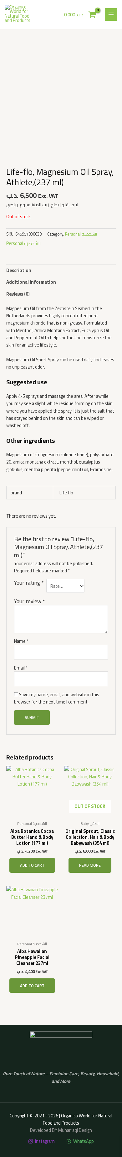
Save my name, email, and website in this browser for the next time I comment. (56, 698)
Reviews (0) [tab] (18, 294)
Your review (29, 601)
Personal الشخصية (81, 234)
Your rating (28, 583)
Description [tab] (18, 270)
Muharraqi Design (75, 1130)
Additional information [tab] (31, 282)
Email (21, 667)
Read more (90, 865)
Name (21, 641)
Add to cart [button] (32, 865)
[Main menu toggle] (111, 14)
